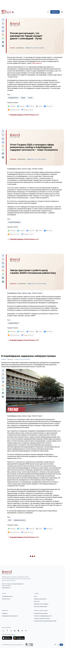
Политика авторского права (42, 618)
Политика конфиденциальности (43, 616)
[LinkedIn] (22, 630)
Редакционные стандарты (41, 604)
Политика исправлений (40, 606)
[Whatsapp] (3, 630)
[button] (3, 19)
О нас (35, 596)
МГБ (9, 520)
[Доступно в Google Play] (19, 638)
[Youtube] (14, 630)
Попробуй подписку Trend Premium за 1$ (24, 115)
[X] (11, 630)
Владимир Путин (13, 97)
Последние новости (7, 596)
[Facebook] (7, 630)
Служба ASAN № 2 (13, 323)
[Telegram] (18, 630)
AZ (58, 644)
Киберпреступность (19, 520)
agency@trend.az (6, 587)
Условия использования (40, 613)
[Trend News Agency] (7, 572)
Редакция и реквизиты (40, 599)
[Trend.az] (7, 12)
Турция (23, 97)
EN (55, 644)
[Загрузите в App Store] (7, 638)
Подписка (5, 613)
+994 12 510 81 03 (6, 585)
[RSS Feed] (25, 630)
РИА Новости (36, 63)
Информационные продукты (10, 616)
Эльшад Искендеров (14, 222)
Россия (30, 97)
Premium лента (6, 599)
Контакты (36, 601)
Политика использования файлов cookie (45, 621)
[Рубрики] (62, 12)
